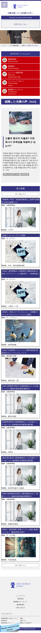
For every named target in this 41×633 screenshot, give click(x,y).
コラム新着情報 (14, 45)
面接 (21, 618)
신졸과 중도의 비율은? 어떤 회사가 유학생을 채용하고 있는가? (20, 142)
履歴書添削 (20, 605)
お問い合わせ (20, 607)
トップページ (20, 596)
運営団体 (20, 599)
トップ (3, 45)
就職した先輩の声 (25, 623)
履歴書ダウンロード (20, 602)
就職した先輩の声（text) (11, 174)
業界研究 (4, 620)
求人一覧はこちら (20, 194)
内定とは (23, 620)
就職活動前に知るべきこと (9, 618)
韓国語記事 (24, 174)
